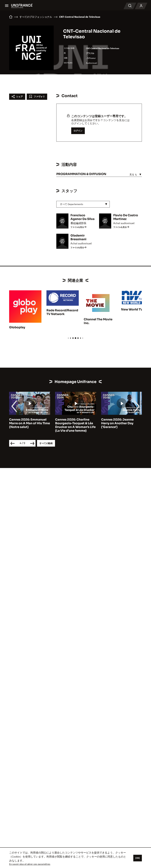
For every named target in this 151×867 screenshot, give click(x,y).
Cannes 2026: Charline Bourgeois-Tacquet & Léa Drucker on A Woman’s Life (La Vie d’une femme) (75, 425)
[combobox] (83, 204)
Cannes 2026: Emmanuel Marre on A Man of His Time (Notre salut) (29, 423)
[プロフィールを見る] (141, 6)
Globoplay (17, 327)
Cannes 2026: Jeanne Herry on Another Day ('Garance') (117, 423)
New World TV (132, 309)
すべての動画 (46, 443)
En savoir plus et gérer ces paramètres (29, 864)
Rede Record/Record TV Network (62, 312)
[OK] (137, 858)
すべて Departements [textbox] (71, 204)
